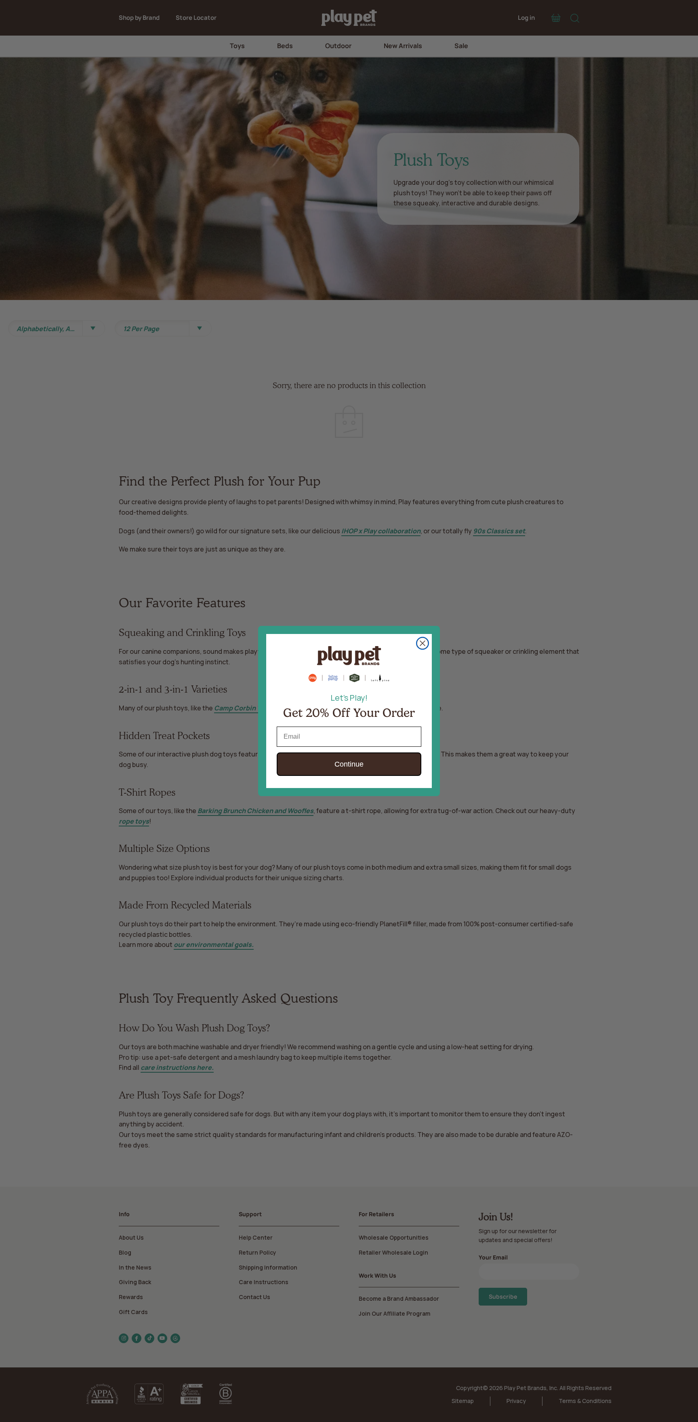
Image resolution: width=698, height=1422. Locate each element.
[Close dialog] (422, 643)
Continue (349, 764)
